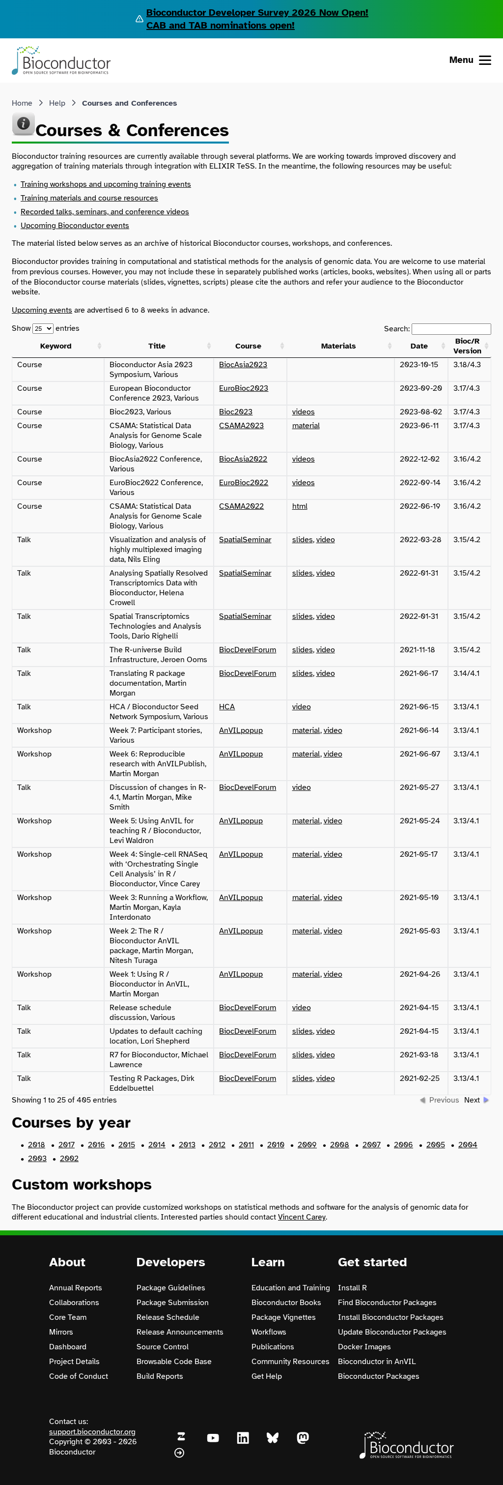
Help (57, 103)
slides (302, 540)
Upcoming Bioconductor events (75, 226)
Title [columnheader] (157, 346)
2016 (96, 1145)
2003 (37, 1159)
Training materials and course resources (89, 198)
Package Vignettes (284, 1317)
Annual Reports (75, 1288)
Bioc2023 (235, 412)
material (306, 426)
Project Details (74, 1362)
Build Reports (160, 1376)
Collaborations (74, 1303)
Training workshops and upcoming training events (106, 184)
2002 (69, 1159)
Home (22, 103)
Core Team (67, 1317)
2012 (217, 1145)
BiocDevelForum (247, 650)
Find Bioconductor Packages (387, 1303)
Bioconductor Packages (378, 1376)
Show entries (46, 328)
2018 (36, 1145)
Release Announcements (180, 1332)
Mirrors (61, 1332)
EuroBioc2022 (243, 483)
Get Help (267, 1376)
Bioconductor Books (286, 1303)
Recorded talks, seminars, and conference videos (105, 212)
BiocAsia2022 (243, 459)
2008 (339, 1145)
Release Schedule (168, 1317)
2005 (435, 1145)
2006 (403, 1145)
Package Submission (173, 1303)
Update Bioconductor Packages (392, 1332)
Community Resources (291, 1362)
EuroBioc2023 (243, 388)
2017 (66, 1145)
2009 (307, 1145)
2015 (126, 1145)
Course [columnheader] (248, 346)
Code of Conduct (78, 1376)
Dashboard (67, 1347)
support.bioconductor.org (92, 1432)
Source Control (163, 1347)
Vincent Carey (302, 1217)
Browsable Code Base (174, 1362)
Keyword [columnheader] (56, 346)
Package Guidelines (171, 1288)
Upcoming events (42, 310)
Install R (352, 1288)
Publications (273, 1347)
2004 (467, 1145)
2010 (275, 1145)
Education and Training (291, 1288)
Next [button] (472, 1100)
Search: (398, 329)
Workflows (269, 1332)
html (299, 506)
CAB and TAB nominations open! (220, 25)
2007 (372, 1145)
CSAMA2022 (241, 506)
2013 (187, 1145)
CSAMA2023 (241, 426)
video (325, 540)
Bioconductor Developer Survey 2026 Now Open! (257, 12)
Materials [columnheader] (338, 346)
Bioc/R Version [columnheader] (467, 346)
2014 (157, 1145)
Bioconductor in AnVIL (377, 1362)
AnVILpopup (241, 730)
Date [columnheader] (419, 346)
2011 (246, 1145)
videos (303, 412)
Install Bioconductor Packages (391, 1317)
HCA (227, 707)
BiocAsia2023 (243, 365)
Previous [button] (444, 1100)
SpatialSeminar (245, 540)
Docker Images (364, 1347)
